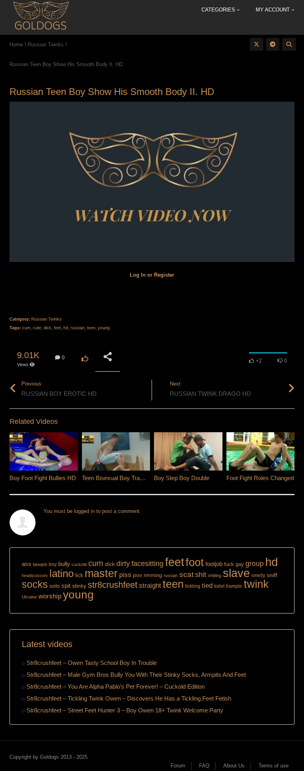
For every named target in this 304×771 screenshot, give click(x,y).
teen (91, 327)
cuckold (79, 564)
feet (57, 327)
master (101, 573)
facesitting (147, 564)
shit (200, 575)
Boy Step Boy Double (181, 478)
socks (35, 584)
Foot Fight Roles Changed (260, 478)
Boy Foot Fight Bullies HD (43, 478)
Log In (138, 275)
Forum (178, 766)
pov (137, 575)
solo (54, 586)
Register (164, 275)
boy (53, 564)
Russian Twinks (46, 319)
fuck (229, 564)
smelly (258, 575)
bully (64, 563)
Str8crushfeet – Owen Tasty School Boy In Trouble (92, 662)
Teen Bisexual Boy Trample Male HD (129, 478)
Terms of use (273, 766)
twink (256, 584)
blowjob (40, 564)
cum (26, 327)
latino (61, 573)
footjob (213, 563)
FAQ (204, 766)
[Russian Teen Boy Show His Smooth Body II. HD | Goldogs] (41, 17)
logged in (84, 511)
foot (195, 562)
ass (26, 564)
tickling (192, 586)
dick (47, 327)
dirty (123, 564)
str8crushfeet (112, 585)
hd (65, 327)
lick (79, 575)
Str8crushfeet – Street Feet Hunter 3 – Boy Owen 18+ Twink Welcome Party (125, 710)
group (254, 563)
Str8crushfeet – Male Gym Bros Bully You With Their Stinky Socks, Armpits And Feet (136, 674)
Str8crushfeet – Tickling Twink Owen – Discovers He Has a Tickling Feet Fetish (129, 698)
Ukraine (29, 596)
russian (77, 327)
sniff (272, 575)
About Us (234, 766)
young (104, 327)
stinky (79, 586)
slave (236, 573)
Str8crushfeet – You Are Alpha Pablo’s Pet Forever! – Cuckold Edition (116, 686)
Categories (219, 10)
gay (240, 564)
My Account (273, 10)
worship (49, 596)
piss (125, 575)
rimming (153, 575)
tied (207, 585)
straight (150, 585)
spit (65, 585)
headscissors (35, 575)
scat (186, 574)
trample (234, 586)
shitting (214, 575)
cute (37, 327)
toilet (219, 586)
